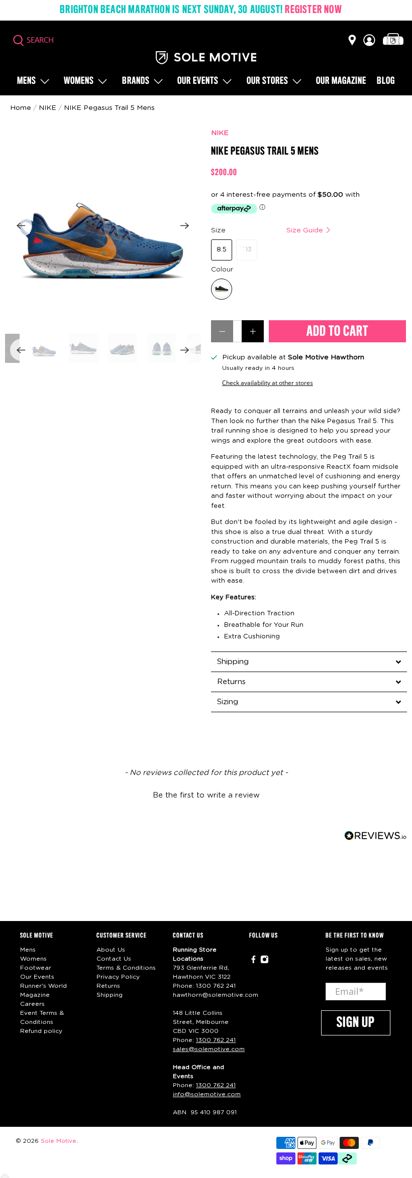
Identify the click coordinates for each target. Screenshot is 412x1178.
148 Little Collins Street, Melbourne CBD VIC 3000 (201, 1022)
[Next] (185, 226)
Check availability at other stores (267, 382)
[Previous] (21, 226)
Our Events (37, 977)
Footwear (35, 968)
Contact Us (113, 959)
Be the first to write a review (206, 795)
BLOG (386, 81)
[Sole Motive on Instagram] (264, 961)
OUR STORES (267, 81)
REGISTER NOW (313, 10)
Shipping (109, 995)
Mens (26, 81)
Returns (108, 986)
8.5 (222, 249)
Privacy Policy (118, 977)
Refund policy (41, 1031)
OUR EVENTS (198, 81)
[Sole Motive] (206, 57)
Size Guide (305, 230)
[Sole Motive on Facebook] (253, 961)
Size (268, 230)
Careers (32, 1004)
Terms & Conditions (126, 968)
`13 (247, 249)
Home (20, 107)
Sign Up (356, 1022)
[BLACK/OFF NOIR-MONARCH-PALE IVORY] (221, 289)
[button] (206, 794)
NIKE (220, 133)
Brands (136, 81)
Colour (222, 269)
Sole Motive (58, 1141)
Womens (79, 81)
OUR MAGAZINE (341, 81)
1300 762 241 (216, 986)
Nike (47, 107)
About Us (110, 950)
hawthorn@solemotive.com (215, 995)
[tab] (309, 661)
